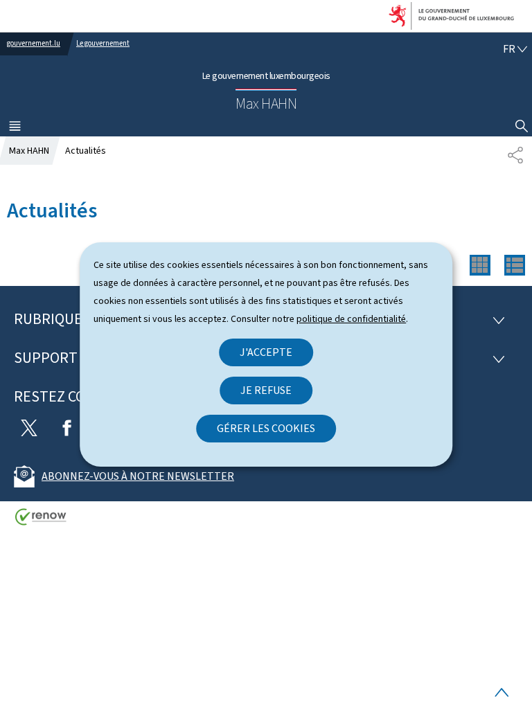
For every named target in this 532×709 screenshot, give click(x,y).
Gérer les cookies (266, 428)
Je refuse (266, 390)
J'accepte (266, 352)
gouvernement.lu (33, 43)
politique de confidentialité (351, 318)
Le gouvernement (103, 43)
